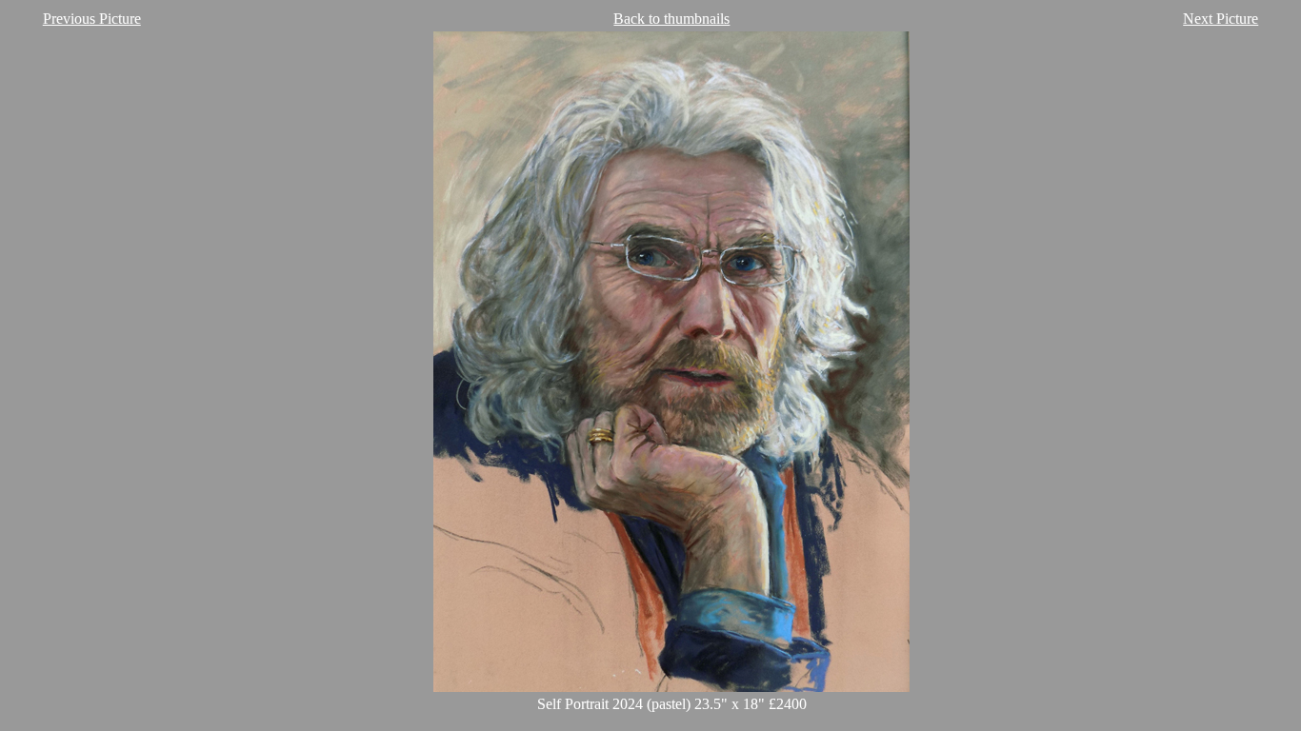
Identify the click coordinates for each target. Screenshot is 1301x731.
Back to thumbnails (671, 18)
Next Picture (1220, 18)
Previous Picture (92, 18)
